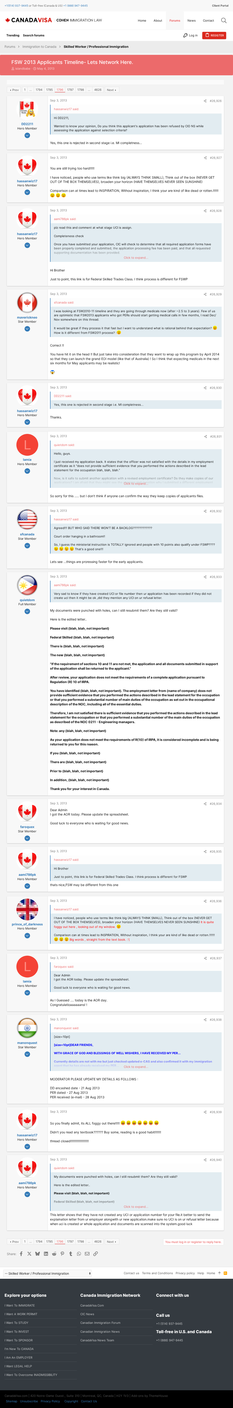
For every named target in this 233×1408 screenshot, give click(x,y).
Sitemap (11, 1401)
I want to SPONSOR (19, 1340)
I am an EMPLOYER (18, 1357)
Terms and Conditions (157, 1273)
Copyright (71, 1401)
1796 (60, 89)
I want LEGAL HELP (18, 1366)
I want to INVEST (17, 1331)
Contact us (131, 1273)
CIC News (87, 1314)
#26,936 (216, 901)
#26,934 (216, 803)
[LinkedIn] (175, 1305)
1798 (80, 89)
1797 (70, 89)
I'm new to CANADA (19, 1349)
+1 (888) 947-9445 (75, 5)
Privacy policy (185, 1273)
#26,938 (216, 1019)
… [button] (30, 89)
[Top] (219, 1273)
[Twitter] (183, 1305)
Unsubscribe (29, 1401)
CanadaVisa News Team (97, 1340)
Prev (15, 90)
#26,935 (216, 851)
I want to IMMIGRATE (20, 1305)
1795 (49, 89)
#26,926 (216, 101)
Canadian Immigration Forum (100, 1322)
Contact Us (89, 1401)
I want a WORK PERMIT (21, 1314)
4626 (97, 89)
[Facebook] (159, 1305)
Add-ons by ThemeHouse (149, 1396)
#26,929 (216, 294)
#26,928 (216, 211)
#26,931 (216, 436)
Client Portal (220, 5)
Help (201, 1273)
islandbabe (22, 68)
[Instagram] (167, 1305)
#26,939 (216, 1112)
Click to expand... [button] (136, 257)
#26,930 (216, 388)
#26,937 (216, 958)
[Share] (205, 101)
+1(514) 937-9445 (16, 5)
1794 (39, 89)
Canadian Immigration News (100, 1331)
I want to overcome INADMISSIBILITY (31, 1375)
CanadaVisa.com (92, 1305)
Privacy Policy (50, 1401)
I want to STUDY (16, 1322)
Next (110, 90)
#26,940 (216, 1160)
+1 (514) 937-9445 (169, 1323)
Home (211, 1273)
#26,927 (216, 158)
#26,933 (216, 577)
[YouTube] (191, 1305)
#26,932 (216, 511)
